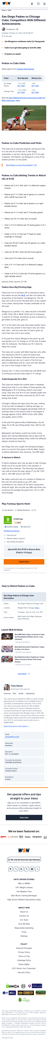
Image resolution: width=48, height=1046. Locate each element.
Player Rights (24, 964)
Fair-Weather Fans (24, 891)
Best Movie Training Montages (24, 895)
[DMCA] (12, 986)
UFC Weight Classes (24, 887)
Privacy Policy (24, 952)
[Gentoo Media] (9, 993)
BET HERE (21, 86)
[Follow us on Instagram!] (26, 869)
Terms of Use (24, 956)
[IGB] (34, 986)
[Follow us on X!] (16, 869)
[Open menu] (44, 3)
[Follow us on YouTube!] (21, 869)
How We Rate (24, 924)
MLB (9, 10)
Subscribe (24, 817)
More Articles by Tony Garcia (15, 726)
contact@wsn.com (12, 737)
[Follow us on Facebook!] (10, 869)
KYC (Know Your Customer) (24, 968)
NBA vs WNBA (24, 883)
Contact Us (24, 916)
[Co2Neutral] (24, 1000)
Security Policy (24, 972)
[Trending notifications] (32, 3)
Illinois (37, 608)
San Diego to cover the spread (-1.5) (21, 165)
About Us (24, 912)
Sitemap (24, 936)
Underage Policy (24, 960)
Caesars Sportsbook (25, 69)
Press (24, 932)
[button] (44, 3)
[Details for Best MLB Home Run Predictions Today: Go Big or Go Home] (7, 649)
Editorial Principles (24, 948)
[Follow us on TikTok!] (37, 869)
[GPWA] (41, 993)
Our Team (24, 920)
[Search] (38, 3)
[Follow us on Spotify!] (32, 869)
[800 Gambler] (26, 993)
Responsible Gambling (24, 928)
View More (22, 674)
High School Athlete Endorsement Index (24, 899)
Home (4, 10)
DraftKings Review (12, 531)
